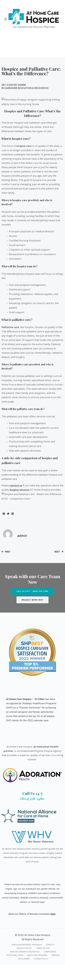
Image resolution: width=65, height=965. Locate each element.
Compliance (50, 951)
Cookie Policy (41, 958)
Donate (50, 944)
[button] (4, 514)
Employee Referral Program (27, 944)
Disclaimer (24, 958)
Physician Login (14, 955)
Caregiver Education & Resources (26, 88)
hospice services (19, 489)
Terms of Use (43, 948)
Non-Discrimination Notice (24, 951)
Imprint (56, 955)
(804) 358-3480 (32, 798)
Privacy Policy (24, 948)
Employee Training (37, 955)
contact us (16, 485)
